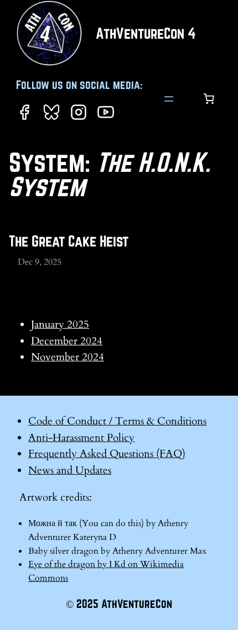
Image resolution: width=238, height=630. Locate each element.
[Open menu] (168, 99)
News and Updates (69, 470)
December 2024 (66, 341)
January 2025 (60, 324)
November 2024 (67, 357)
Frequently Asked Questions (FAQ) (106, 454)
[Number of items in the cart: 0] (208, 99)
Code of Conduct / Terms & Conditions (117, 421)
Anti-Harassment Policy (81, 438)
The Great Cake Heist (68, 241)
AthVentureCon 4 (146, 33)
